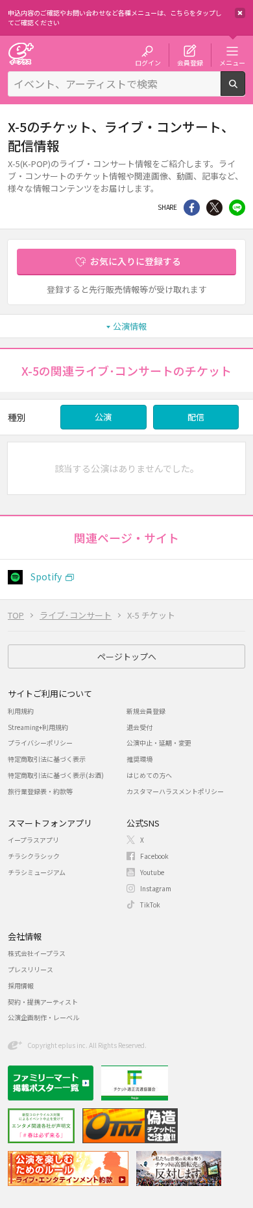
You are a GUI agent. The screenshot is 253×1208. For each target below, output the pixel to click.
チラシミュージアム (37, 872)
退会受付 (139, 727)
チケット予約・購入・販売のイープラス (21, 53)
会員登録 (190, 62)
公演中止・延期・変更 (158, 742)
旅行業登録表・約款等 (40, 791)
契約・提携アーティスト (43, 1002)
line (237, 207)
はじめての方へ (149, 775)
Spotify (46, 576)
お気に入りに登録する (135, 261)
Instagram (155, 888)
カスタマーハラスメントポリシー (175, 791)
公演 (103, 417)
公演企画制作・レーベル (43, 1017)
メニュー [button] (232, 62)
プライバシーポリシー (40, 742)
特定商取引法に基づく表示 (47, 759)
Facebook (154, 856)
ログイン (148, 62)
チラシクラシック (34, 856)
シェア (192, 207)
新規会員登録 (145, 711)
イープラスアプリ (33, 840)
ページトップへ (126, 656)
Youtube (152, 872)
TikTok (150, 904)
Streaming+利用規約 (38, 727)
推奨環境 (139, 759)
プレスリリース (30, 969)
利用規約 (21, 711)
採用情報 (21, 985)
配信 (195, 417)
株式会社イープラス (37, 953)
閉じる (240, 13)
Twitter (214, 207)
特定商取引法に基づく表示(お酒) (56, 775)
